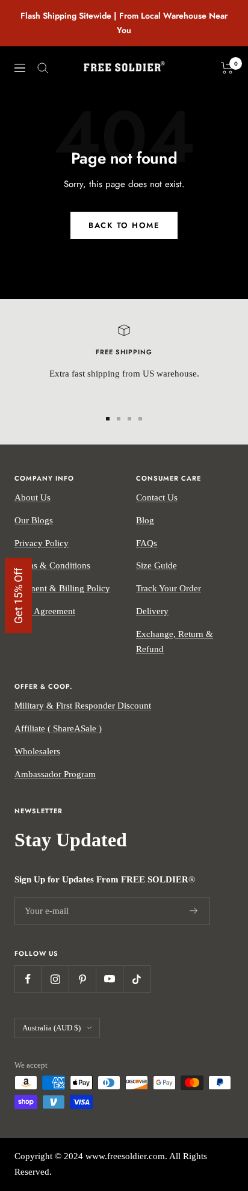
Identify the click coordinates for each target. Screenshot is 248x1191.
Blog (145, 520)
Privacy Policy (41, 543)
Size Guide (156, 565)
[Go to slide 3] (129, 418)
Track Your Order (168, 588)
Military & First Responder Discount (82, 705)
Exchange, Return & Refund (174, 641)
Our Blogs (33, 520)
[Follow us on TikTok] (136, 979)
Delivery (152, 611)
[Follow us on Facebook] (28, 979)
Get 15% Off (18, 596)
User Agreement (44, 611)
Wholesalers (37, 751)
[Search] (42, 68)
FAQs (146, 543)
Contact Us (157, 497)
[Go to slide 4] (140, 418)
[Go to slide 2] (118, 418)
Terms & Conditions (52, 565)
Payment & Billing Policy (62, 588)
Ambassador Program (55, 774)
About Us (32, 497)
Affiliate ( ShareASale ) (58, 728)
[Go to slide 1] (108, 418)
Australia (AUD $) (51, 1027)
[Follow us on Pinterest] (82, 979)
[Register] (194, 911)
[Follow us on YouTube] (109, 979)
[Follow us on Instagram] (55, 979)
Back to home (124, 225)
